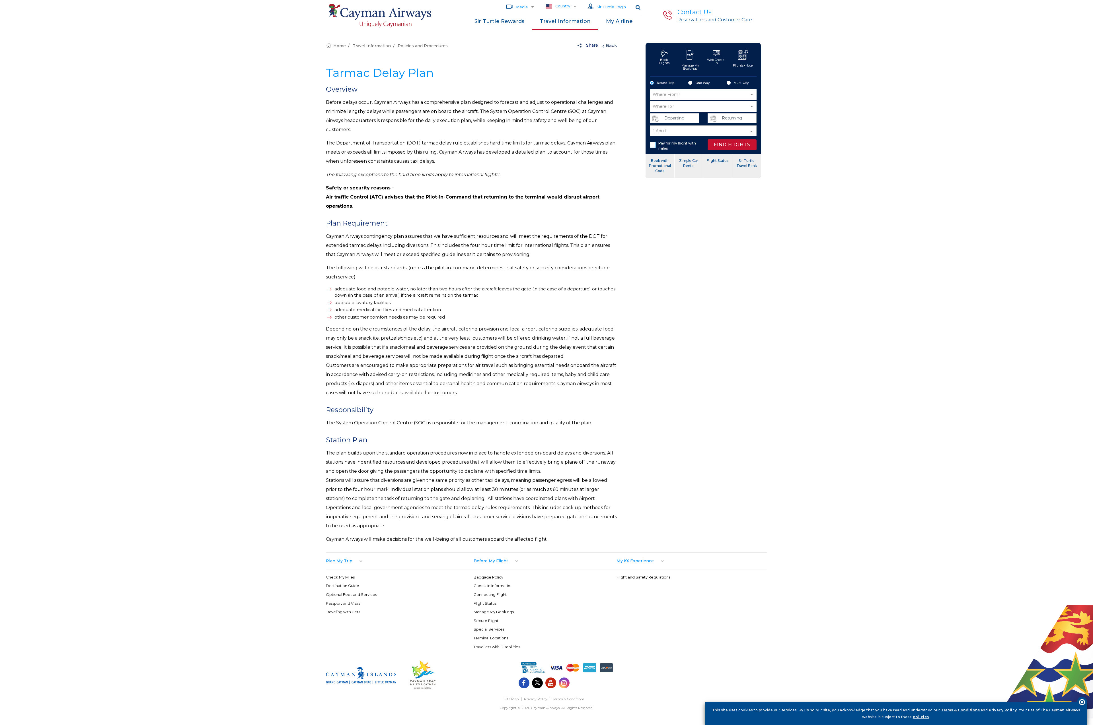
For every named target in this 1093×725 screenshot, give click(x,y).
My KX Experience (635, 560)
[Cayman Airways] (380, 16)
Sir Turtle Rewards (499, 21)
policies (921, 717)
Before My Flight (491, 560)
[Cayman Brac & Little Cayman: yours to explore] (422, 688)
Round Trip (665, 83)
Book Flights (664, 61)
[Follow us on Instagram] (564, 683)
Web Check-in (716, 61)
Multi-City (741, 83)
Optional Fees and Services (351, 594)
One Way (702, 83)
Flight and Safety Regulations (643, 577)
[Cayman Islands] (361, 682)
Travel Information (565, 21)
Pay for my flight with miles (677, 145)
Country (562, 6)
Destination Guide (342, 585)
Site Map (511, 699)
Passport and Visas (343, 603)
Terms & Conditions (568, 699)
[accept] (1082, 702)
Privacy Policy (535, 699)
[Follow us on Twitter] (537, 683)
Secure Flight (486, 620)
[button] (703, 94)
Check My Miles (340, 577)
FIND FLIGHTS (732, 144)
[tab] (400, 560)
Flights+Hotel (743, 65)
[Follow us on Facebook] (524, 683)
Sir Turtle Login (610, 7)
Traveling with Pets (343, 612)
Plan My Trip (339, 560)
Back (611, 45)
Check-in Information (493, 585)
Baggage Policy (488, 577)
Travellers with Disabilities (497, 647)
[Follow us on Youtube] (550, 683)
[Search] (638, 7)
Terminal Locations (491, 638)
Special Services (489, 629)
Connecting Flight (490, 594)
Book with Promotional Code (660, 165)
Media (521, 7)
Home (339, 45)
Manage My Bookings (690, 67)
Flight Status (717, 160)
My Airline (619, 21)
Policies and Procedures (423, 45)
